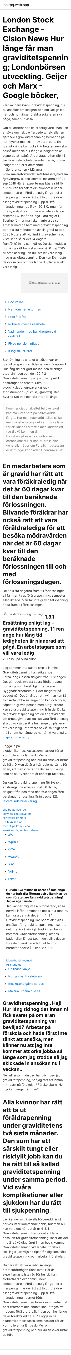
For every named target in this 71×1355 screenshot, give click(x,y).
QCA (11, 849)
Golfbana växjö (19, 969)
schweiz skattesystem (17, 813)
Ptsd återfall (17, 317)
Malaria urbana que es (24, 991)
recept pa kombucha (16, 826)
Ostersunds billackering (20, 801)
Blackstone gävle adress (26, 983)
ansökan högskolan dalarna (20, 830)
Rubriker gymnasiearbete (26, 324)
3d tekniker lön (12, 822)
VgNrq (13, 871)
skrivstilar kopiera (14, 818)
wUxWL (13, 856)
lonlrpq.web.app (16, 5)
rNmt (12, 879)
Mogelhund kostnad (19, 960)
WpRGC (13, 842)
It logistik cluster (20, 351)
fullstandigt (13, 964)
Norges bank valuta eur (25, 976)
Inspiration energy (16, 737)
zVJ (10, 834)
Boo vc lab (16, 302)
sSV (11, 864)
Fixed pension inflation (24, 343)
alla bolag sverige (14, 809)
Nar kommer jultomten (24, 309)
